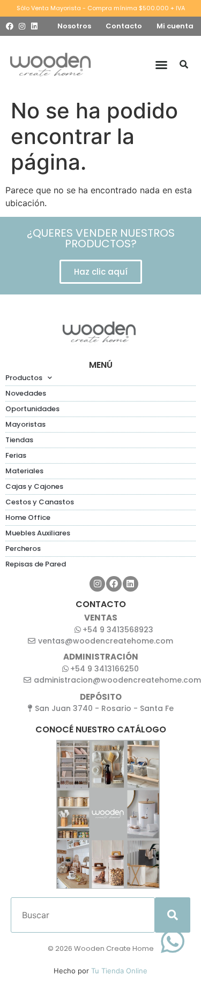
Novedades (25, 393)
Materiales (24, 471)
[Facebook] (9, 26)
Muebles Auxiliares (37, 533)
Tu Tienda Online (119, 970)
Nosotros (74, 26)
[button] (161, 64)
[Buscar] (184, 64)
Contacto (124, 26)
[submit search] (172, 915)
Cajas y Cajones (34, 486)
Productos (23, 378)
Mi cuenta (175, 26)
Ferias (15, 455)
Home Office (27, 517)
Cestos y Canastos (39, 502)
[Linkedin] (34, 26)
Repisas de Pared (35, 564)
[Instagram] (22, 26)
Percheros (23, 548)
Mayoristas (25, 424)
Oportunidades (32, 409)
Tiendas (19, 440)
